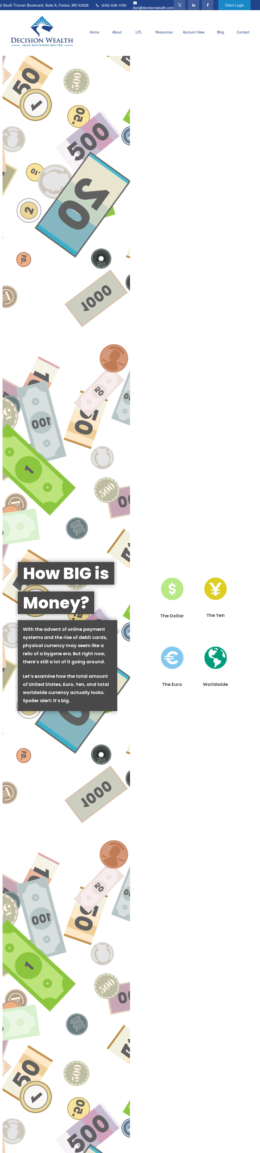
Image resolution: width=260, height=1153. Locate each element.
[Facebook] (207, 5)
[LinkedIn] (193, 5)
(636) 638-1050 (113, 5)
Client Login (234, 5)
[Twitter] (179, 5)
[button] (94, 32)
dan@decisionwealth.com (153, 7)
